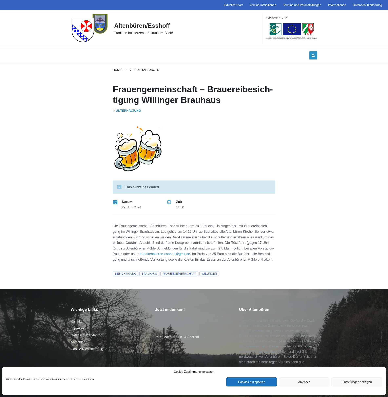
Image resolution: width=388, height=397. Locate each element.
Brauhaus (149, 273)
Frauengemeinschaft (179, 273)
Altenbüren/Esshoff (142, 25)
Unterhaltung (128, 110)
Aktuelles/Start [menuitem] (233, 5)
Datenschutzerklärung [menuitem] (367, 5)
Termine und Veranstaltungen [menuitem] (302, 5)
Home (117, 69)
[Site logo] (89, 42)
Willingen (209, 273)
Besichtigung (125, 273)
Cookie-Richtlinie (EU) (87, 349)
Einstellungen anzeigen (357, 382)
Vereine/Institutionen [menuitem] (263, 5)
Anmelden (78, 342)
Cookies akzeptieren (251, 382)
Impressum (78, 328)
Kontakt (76, 321)
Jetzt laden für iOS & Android (177, 337)
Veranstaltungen (144, 69)
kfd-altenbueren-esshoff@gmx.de (165, 254)
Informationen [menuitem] (337, 5)
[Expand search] (313, 55)
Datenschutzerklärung (86, 335)
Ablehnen (304, 382)
